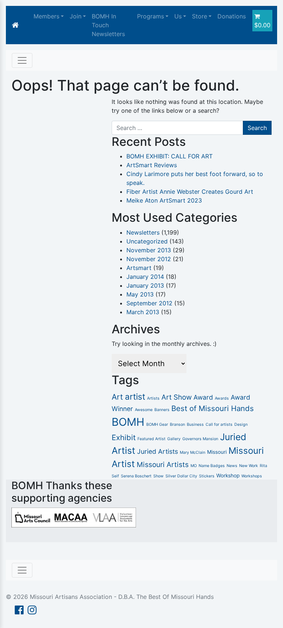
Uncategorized (147, 241)
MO (194, 465)
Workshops (251, 476)
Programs (150, 16)
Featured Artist (151, 438)
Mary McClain (192, 452)
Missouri (217, 452)
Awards (222, 398)
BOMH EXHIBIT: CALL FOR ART (169, 156)
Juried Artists (157, 451)
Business (195, 424)
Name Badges (212, 465)
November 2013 (148, 250)
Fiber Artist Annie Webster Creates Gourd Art (189, 191)
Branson (177, 424)
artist (135, 396)
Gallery (174, 438)
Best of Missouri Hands (212, 408)
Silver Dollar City (181, 476)
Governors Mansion (200, 438)
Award (203, 397)
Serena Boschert (136, 476)
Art (117, 396)
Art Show (176, 397)
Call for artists (219, 424)
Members (46, 16)
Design (241, 424)
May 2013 (140, 294)
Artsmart (138, 267)
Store (199, 16)
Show (158, 476)
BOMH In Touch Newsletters (108, 25)
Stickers (206, 476)
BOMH (128, 421)
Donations (231, 16)
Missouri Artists (163, 464)
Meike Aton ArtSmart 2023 (164, 200)
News (232, 465)
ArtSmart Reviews (151, 165)
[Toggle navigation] (22, 60)
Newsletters (143, 232)
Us (178, 16)
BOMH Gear (157, 424)
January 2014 (145, 276)
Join (75, 16)
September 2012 (149, 303)
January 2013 (145, 285)
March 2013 (142, 312)
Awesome (144, 409)
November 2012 (148, 259)
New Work (248, 465)
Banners (162, 409)
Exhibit (124, 437)
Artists (153, 398)
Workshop (228, 475)
